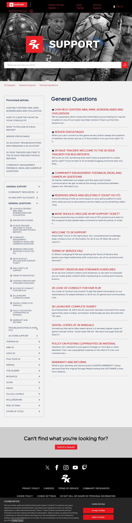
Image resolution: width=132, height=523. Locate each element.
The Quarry (13, 370)
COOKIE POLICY (25, 496)
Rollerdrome (14, 400)
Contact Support (97, 6)
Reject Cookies (98, 517)
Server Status (18, 11)
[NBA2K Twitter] (47, 467)
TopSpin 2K (12, 341)
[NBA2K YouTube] (75, 467)
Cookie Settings (46, 496)
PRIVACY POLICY (31, 488)
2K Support (9, 85)
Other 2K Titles (15, 411)
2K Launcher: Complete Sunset (21, 297)
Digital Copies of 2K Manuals (23, 304)
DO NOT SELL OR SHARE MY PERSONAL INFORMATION (87, 496)
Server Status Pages (18, 136)
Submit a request (66, 447)
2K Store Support (18, 336)
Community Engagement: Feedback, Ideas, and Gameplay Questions (24, 168)
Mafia (9, 388)
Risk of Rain (13, 405)
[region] (66, 510)
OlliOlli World (15, 394)
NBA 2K (10, 347)
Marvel (10, 365)
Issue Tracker (80, 6)
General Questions (48, 85)
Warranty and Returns (20, 321)
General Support (27, 85)
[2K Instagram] (66, 467)
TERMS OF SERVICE (68, 488)
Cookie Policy (17, 520)
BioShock (11, 376)
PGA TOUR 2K (13, 359)
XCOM (9, 382)
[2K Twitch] (84, 467)
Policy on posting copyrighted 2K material (22, 313)
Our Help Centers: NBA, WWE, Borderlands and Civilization (22, 212)
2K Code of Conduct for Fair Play (23, 289)
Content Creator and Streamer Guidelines (24, 282)
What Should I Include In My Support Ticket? (24, 261)
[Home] (17, 4)
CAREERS (49, 488)
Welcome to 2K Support (20, 269)
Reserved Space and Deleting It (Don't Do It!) (23, 251)
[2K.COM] (66, 478)
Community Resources (21, 192)
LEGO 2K (10, 353)
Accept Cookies (98, 510)
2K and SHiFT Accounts (21, 197)
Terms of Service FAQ (23, 276)
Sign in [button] (119, 6)
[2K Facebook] (56, 467)
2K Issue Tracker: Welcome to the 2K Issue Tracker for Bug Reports (23, 155)
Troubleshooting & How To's (22, 329)
